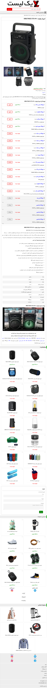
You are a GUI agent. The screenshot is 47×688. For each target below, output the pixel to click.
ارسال (41, 512)
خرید (10, 105)
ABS (26, 340)
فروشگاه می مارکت (40, 133)
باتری (3, 338)
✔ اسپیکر (43, 92)
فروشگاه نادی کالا (40, 169)
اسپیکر (30, 338)
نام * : (43, 494)
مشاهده (9, 133)
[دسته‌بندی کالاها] (45, 12)
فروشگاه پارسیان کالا (40, 162)
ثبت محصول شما (43, 681)
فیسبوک (23, 597)
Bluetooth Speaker (21, 338)
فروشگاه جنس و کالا (40, 105)
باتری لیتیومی (42, 340)
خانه (45, 664)
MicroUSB (30, 340)
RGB (9, 340)
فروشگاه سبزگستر (40, 119)
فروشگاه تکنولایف (40, 112)
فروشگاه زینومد (41, 155)
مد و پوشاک (44, 669)
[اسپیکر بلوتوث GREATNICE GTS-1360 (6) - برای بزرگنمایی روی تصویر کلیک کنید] (28, 81)
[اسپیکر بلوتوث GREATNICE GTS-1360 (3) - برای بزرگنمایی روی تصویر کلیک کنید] (28, 72)
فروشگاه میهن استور (40, 126)
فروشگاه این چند (40, 198)
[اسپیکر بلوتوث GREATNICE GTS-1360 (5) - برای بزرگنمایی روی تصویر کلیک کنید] (8, 72)
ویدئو (45, 673)
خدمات (45, 675)
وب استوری (44, 677)
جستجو (9, 9)
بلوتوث (27, 338)
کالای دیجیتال (44, 667)
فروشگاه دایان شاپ (40, 176)
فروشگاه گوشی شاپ (39, 191)
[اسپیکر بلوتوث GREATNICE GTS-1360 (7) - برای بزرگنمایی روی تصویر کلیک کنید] (18, 81)
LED (24, 340)
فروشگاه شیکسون (39, 205)
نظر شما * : (42, 503)
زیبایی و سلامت (43, 671)
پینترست (23, 600)
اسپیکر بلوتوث (38, 338)
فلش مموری (21, 340)
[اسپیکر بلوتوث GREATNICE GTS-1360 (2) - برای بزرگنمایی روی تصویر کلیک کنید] (38, 72)
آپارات (23, 593)
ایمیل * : (42, 498)
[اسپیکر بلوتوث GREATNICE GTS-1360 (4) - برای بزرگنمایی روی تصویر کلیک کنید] (18, 72)
